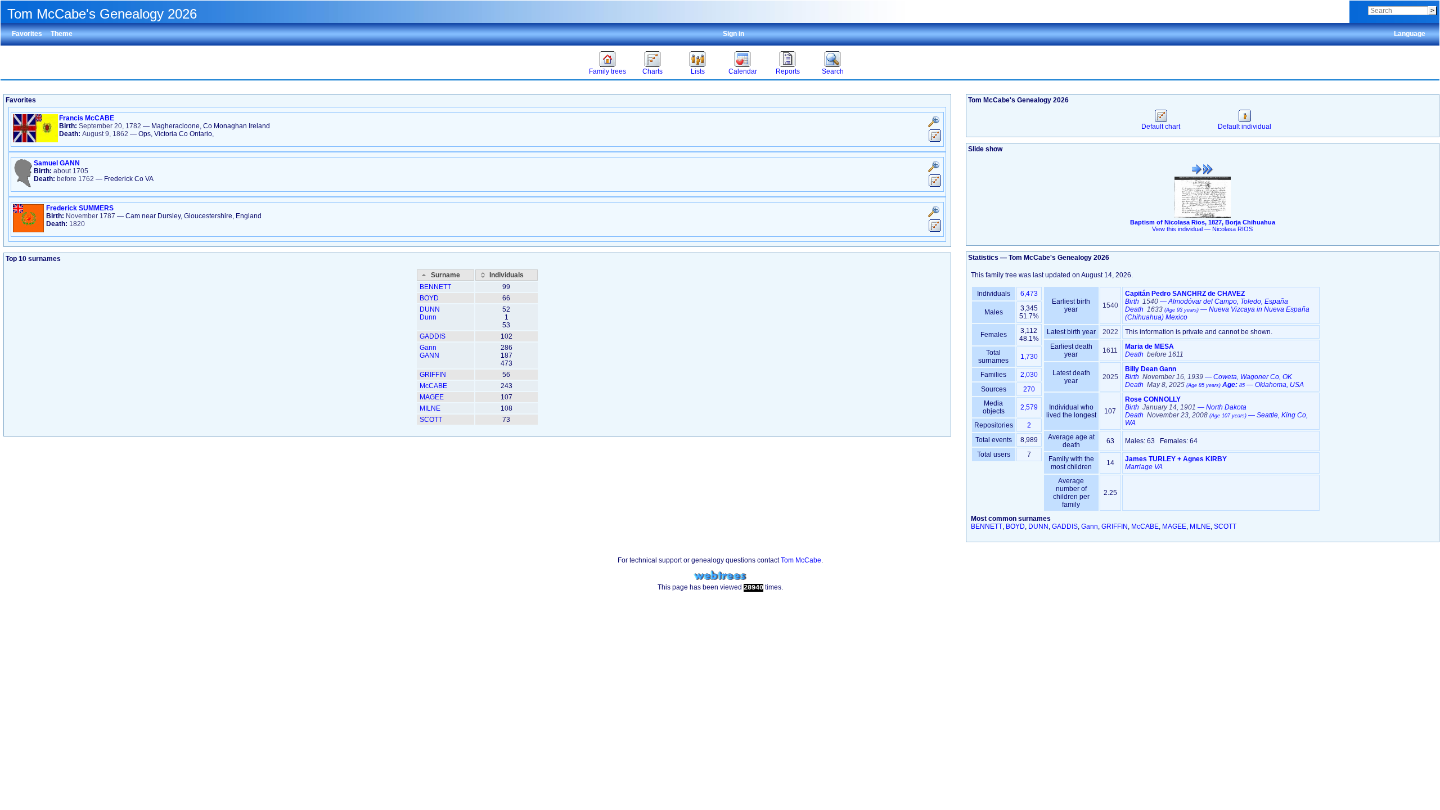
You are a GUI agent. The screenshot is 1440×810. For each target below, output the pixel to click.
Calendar (742, 71)
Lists (698, 71)
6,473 (1029, 294)
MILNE (430, 408)
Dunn (428, 317)
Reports (788, 71)
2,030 (1029, 375)
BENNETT (435, 287)
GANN (429, 355)
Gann (428, 348)
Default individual (1244, 126)
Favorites (27, 34)
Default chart (1160, 126)
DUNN (430, 309)
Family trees (607, 71)
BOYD (429, 298)
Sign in (733, 34)
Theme (62, 34)
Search (833, 71)
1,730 (1029, 357)
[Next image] (1208, 169)
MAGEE (432, 397)
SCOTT (431, 420)
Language (1409, 34)
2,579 (1029, 407)
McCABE (433, 386)
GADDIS (433, 336)
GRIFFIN (433, 375)
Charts (652, 71)
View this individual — (1202, 229)
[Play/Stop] (1197, 169)
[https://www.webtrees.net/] (720, 576)
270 (1029, 389)
